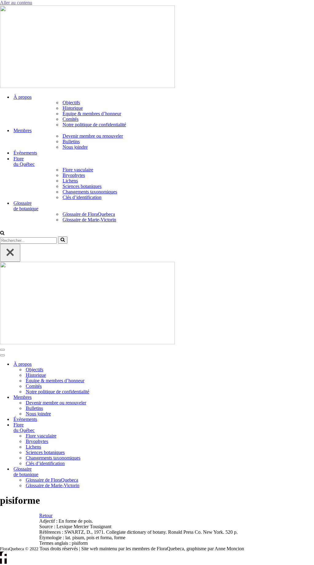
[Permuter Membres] (104, 397)
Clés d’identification (82, 197)
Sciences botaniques (82, 186)
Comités (70, 119)
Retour (45, 515)
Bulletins (71, 141)
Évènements (25, 152)
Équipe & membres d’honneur (92, 113)
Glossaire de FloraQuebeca (89, 214)
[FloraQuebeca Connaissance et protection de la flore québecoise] (87, 86)
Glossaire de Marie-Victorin (89, 219)
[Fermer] (10, 253)
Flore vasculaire (78, 169)
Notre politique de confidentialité (94, 124)
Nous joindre (75, 147)
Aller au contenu (16, 2)
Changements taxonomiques (90, 191)
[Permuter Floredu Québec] (104, 427)
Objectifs (71, 102)
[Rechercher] (2, 233)
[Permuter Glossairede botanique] (104, 472)
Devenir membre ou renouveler (93, 136)
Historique (73, 108)
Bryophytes (74, 175)
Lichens (70, 180)
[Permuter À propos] (104, 364)
